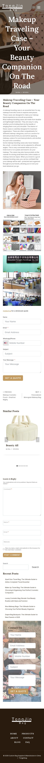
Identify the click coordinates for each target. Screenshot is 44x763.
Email (5, 328)
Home (13, 733)
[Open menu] (40, 7)
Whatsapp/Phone (9, 338)
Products (28, 733)
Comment (8, 489)
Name (5, 317)
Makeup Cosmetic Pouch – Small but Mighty (9, 396)
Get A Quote (13, 378)
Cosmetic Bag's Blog (22, 13)
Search (5, 563)
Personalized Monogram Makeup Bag (32, 394)
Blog (17, 742)
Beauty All (12, 445)
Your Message (8, 360)
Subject (5, 349)
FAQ (27, 742)
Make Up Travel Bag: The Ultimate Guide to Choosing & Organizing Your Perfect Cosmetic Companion (21, 590)
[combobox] (6, 343)
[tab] (17, 465)
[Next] (37, 439)
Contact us (7, 311)
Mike (18, 92)
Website (7, 542)
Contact (28, 738)
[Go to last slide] (6, 439)
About (14, 738)
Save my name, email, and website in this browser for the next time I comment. (22, 549)
